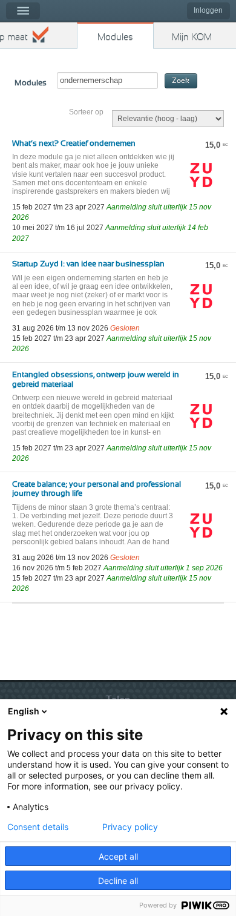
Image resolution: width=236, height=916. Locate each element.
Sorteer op (86, 112)
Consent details (37, 827)
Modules (115, 37)
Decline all (118, 880)
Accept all (118, 856)
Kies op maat (14, 37)
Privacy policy (130, 827)
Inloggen (208, 10)
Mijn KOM (192, 37)
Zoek (180, 80)
